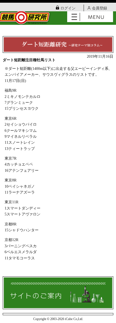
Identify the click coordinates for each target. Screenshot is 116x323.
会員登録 (99, 8)
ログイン (68, 8)
